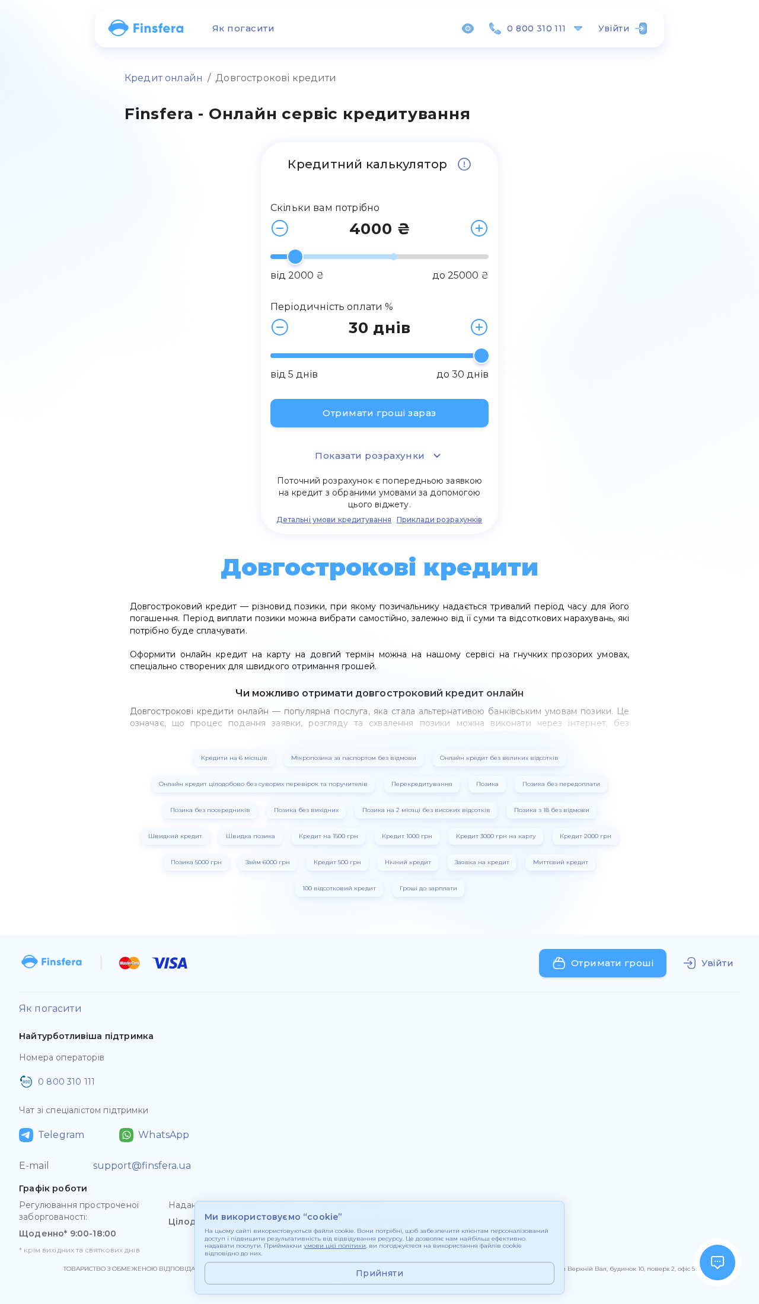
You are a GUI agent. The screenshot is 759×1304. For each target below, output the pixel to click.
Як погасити (243, 28)
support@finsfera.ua (142, 1165)
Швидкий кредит (175, 836)
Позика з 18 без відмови (551, 810)
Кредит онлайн (164, 78)
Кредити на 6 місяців (234, 758)
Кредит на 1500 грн (328, 836)
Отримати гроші (612, 963)
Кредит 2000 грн (585, 836)
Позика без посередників (210, 810)
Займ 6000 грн (267, 862)
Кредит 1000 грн (407, 836)
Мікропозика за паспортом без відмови (353, 758)
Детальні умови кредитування (333, 519)
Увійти (613, 28)
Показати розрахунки (370, 455)
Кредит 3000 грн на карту (496, 836)
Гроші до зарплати (428, 888)
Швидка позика (250, 836)
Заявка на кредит (482, 862)
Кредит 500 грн (337, 862)
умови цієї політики (335, 1245)
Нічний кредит (408, 862)
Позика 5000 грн (196, 862)
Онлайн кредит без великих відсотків (499, 758)
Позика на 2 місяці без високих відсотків (426, 810)
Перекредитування (421, 784)
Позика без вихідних (306, 810)
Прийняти (379, 1273)
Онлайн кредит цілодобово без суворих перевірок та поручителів (263, 784)
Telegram (61, 1134)
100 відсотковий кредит (339, 888)
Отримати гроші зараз (379, 412)
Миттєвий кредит (560, 862)
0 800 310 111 (536, 28)
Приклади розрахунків (440, 519)
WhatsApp (163, 1134)
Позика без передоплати (561, 784)
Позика (487, 784)
